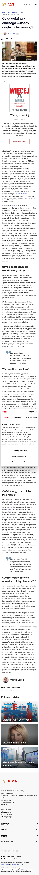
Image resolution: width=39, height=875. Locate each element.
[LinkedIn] (13, 851)
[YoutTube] (17, 851)
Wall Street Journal (21, 194)
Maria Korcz (17, 680)
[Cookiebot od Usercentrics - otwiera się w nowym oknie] (28, 412)
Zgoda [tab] (6, 417)
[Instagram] (9, 851)
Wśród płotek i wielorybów (17, 719)
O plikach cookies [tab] (30, 417)
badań (10, 510)
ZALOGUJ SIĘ (26, 4)
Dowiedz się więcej (19, 142)
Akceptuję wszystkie (19, 451)
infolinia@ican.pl (6, 817)
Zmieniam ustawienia (18, 456)
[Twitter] (5, 851)
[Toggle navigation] (35, 4)
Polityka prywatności (7, 856)
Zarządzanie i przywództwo (11, 690)
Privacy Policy (5, 864)
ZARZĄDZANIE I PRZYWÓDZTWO (12, 12)
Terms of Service (16, 864)
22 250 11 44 (7, 812)
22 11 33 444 (7, 810)
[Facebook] (2, 851)
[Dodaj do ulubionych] (7, 39)
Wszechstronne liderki (14, 742)
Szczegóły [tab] (17, 417)
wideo (14, 205)
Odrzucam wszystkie (19, 462)
